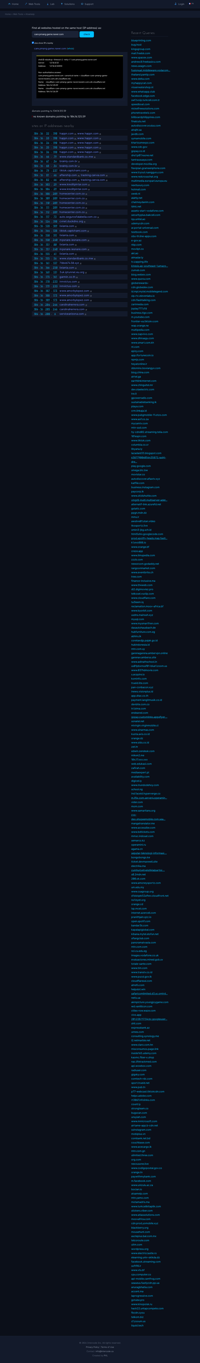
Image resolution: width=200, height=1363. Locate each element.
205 (47, 309)
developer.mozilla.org (144, 163)
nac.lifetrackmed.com (144, 1061)
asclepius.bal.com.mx (143, 1236)
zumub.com (138, 270)
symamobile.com (141, 138)
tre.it (134, 393)
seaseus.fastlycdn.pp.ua (145, 1282)
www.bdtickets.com (143, 831)
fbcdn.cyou (138, 1312)
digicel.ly (136, 780)
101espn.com (138, 436)
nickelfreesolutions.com (145, 108)
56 (55, 258)
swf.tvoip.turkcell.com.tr (145, 100)
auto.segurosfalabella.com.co (78, 216)
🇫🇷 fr (191, 4)
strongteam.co (139, 1108)
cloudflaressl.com (141, 980)
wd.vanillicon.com (141, 1006)
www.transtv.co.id (141, 972)
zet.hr (134, 746)
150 (47, 235)
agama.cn (137, 848)
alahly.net (136, 197)
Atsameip (30, 14)
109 (48, 198)
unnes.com (137, 1031)
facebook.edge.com (143, 95)
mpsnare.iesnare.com (73, 239)
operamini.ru (138, 844)
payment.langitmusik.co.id (146, 699)
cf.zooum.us (138, 1321)
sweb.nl (135, 193)
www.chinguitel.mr (142, 385)
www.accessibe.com (143, 827)
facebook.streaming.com (146, 1261)
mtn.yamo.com (140, 1197)
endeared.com (139, 712)
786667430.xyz (69, 262)
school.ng (137, 789)
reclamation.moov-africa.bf (147, 606)
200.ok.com (138, 878)
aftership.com (68, 175)
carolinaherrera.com (72, 304)
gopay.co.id (138, 151)
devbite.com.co (140, 704)
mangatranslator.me (143, 823)
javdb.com (137, 134)
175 (48, 276)
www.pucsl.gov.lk (141, 976)
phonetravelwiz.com (143, 112)
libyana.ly (136, 448)
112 (48, 212)
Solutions (69, 4)
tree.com (136, 576)
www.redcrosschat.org (144, 176)
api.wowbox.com (141, 1065)
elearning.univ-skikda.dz (145, 1257)
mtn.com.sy (138, 648)
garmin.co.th (67, 276)
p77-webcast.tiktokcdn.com (147, 1091)
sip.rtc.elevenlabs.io (143, 295)
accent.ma (137, 1291)
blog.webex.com (141, 274)
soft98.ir (136, 1265)
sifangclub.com (140, 938)
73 (55, 216)
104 (36, 133)
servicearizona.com (72, 313)
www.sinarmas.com (142, 729)
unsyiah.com (138, 1117)
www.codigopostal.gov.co (146, 1168)
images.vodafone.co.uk (145, 955)
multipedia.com (140, 329)
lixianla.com (67, 226)
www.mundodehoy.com (145, 785)
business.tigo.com (141, 312)
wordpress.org (139, 1248)
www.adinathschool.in (144, 661)
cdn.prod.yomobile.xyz (144, 1223)
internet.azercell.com (143, 912)
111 (47, 207)
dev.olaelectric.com (142, 389)
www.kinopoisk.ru (141, 1304)
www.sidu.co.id (140, 742)
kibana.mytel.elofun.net (145, 934)
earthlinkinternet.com (143, 380)
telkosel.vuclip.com (142, 593)
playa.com (137, 406)
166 (48, 267)
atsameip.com (139, 1193)
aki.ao (134, 253)
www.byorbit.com (141, 610)
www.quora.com (140, 278)
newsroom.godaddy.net (145, 563)
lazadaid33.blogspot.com (146, 453)
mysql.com (137, 619)
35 (47, 147)
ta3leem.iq (137, 602)
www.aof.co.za (140, 419)
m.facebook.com (141, 1180)
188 (47, 295)
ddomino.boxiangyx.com (145, 368)
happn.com (67, 133)
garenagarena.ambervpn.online (149, 653)
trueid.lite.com (139, 683)
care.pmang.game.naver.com (50, 48)
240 (55, 239)
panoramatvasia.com (143, 942)
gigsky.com (138, 1074)
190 (55, 133)
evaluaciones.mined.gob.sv (147, 959)
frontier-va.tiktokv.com (144, 321)
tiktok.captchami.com (73, 170)
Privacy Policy (92, 1347)
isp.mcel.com (139, 908)
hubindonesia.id (140, 644)
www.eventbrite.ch (142, 572)
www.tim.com (139, 968)
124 (47, 221)
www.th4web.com (141, 585)
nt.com (135, 346)
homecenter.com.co (72, 193)
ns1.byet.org (138, 899)
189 (55, 225)
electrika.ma (138, 866)
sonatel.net (137, 721)
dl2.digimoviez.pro (142, 589)
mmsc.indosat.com (142, 836)
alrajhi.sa (136, 129)
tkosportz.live (139, 525)
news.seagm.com (141, 65)
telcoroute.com (140, 1240)
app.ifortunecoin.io (142, 355)
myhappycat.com (141, 83)
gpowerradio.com (141, 397)
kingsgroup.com (140, 49)
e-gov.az (136, 240)
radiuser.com (138, 1070)
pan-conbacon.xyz (142, 687)
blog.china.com (140, 372)
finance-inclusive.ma (143, 580)
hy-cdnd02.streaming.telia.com (149, 432)
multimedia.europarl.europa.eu (149, 180)
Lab (52, 4)
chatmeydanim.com (142, 202)
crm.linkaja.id (139, 410)
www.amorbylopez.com (74, 290)
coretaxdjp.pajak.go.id (144, 640)
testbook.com (139, 232)
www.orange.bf (140, 546)
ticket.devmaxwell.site (144, 861)
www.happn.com (88, 133)
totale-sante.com (141, 963)
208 (47, 313)
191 (55, 235)
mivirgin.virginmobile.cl (144, 725)
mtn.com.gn (138, 1151)
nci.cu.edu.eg (139, 950)
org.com (136, 1159)
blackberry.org (139, 1227)
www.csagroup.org (142, 891)
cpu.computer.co (141, 1274)
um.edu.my (137, 887)
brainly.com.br (68, 161)
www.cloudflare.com (143, 597)
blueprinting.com (141, 40)
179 (48, 286)
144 (47, 230)
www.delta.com (140, 78)
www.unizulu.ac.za (142, 1185)
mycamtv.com (139, 423)
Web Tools (34, 4)
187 (48, 290)
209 (55, 193)
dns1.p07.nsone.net (142, 155)
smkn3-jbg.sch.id (141, 529)
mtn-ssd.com (139, 427)
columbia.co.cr (140, 444)
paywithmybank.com (143, 1176)
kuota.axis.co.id (140, 734)
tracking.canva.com (93, 175)
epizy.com (137, 351)
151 (48, 244)
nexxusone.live (140, 1163)
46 (47, 156)
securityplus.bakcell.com (145, 214)
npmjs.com (137, 359)
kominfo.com (139, 678)
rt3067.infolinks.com (143, 1099)
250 (55, 267)
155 (47, 253)
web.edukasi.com (141, 763)
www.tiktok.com (140, 440)
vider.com (137, 802)
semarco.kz (138, 840)
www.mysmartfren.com (145, 623)
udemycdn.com (140, 223)
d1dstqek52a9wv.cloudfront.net (150, 895)
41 (55, 253)
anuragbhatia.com (141, 1287)
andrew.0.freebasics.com (146, 61)
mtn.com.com (139, 946)
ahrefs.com (137, 985)
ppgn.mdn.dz (139, 512)
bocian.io (136, 1189)
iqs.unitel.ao (138, 219)
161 (47, 262)
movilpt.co (137, 248)
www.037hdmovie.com (144, 670)
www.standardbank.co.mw (76, 156)
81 (47, 175)
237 (55, 170)
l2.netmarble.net (140, 1040)
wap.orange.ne (140, 325)
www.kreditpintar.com (73, 184)
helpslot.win (138, 989)
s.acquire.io (138, 674)
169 (48, 272)
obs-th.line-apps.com (143, 236)
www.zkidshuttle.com (144, 495)
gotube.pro (137, 1299)
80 (55, 244)
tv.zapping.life (139, 261)
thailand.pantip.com (143, 74)
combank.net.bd (140, 1138)
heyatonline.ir (139, 363)
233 (55, 281)
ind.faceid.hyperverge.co (145, 793)
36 (47, 152)
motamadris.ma (140, 1202)
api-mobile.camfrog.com (145, 1278)
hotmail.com (138, 189)
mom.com (137, 806)
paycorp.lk (137, 491)
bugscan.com (139, 1112)
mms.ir (135, 517)
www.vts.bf (138, 1270)
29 (55, 184)
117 (47, 216)
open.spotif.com (140, 921)
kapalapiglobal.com (142, 929)
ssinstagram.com (141, 1129)
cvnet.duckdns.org (71, 221)
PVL (106, 1355)
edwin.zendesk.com (143, 751)
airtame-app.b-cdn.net (144, 1125)
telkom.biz (137, 1317)
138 (55, 230)
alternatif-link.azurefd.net (146, 504)
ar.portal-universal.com (145, 227)
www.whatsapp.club (143, 91)
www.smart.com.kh (142, 342)
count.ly (136, 1104)
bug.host (136, 44)
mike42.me (137, 755)
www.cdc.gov (139, 146)
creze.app (137, 551)
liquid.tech (137, 1325)
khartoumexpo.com (142, 142)
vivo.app (136, 1014)
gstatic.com (138, 508)
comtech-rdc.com (141, 1078)
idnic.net (136, 206)
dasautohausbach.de (143, 627)
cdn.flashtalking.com (143, 300)
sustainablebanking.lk (144, 402)
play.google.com (141, 465)
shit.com (136, 1023)
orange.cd (137, 904)
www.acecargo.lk (141, 1146)
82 (47, 179)
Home (14, 4)
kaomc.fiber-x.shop (142, 1057)
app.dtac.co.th (139, 695)
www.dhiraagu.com (142, 338)
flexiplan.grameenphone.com (148, 168)
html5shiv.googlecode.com (147, 534)
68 (47, 165)
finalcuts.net (138, 121)
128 (47, 225)
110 (48, 202)
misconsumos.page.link (145, 1048)
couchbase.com (140, 1142)
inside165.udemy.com (143, 1053)
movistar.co (138, 474)
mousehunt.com (140, 1231)
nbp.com (136, 244)
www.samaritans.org (143, 810)
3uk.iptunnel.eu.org (72, 272)
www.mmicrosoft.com (144, 1121)
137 (55, 262)
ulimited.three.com (142, 1155)
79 (55, 156)
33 (47, 138)
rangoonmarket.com (143, 568)
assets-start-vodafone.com (147, 210)
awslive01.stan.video (143, 521)
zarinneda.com (140, 304)
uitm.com (136, 1244)
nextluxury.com (140, 185)
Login (181, 4)
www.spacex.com (141, 57)
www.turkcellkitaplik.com (146, 1206)
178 (48, 281)
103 (47, 184)
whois (70, 48)
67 (47, 161)
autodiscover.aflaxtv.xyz (145, 478)
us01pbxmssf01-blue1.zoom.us (149, 665)
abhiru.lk (136, 636)
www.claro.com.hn (142, 1044)
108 (47, 193)
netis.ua (135, 997)
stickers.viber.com (142, 1210)
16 (41, 133)
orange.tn (136, 1172)
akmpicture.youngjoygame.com (149, 1002)
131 (55, 272)
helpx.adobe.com (141, 1095)
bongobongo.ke (140, 857)
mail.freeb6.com (140, 53)
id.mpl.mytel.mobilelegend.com (149, 291)
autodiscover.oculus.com (146, 125)
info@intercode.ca (104, 1351)
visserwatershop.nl (142, 87)
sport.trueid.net (140, 1082)
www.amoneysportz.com (146, 882)
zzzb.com (137, 559)
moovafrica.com (140, 1219)
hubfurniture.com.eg (143, 631)
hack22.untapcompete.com (147, 1308)
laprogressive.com (142, 1295)
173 (55, 290)
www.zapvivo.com (142, 334)
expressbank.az (140, 1027)
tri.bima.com (138, 708)
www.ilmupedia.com (143, 555)
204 (47, 304)
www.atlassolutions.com (145, 1214)
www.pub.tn (138, 1087)
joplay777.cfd (139, 308)
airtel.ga (136, 376)
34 (47, 142)
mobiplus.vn (138, 1133)
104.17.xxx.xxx (139, 759)
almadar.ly (137, 257)
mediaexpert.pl (140, 772)
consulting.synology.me (145, 1036)
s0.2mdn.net (138, 874)
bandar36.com (139, 925)
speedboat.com (140, 104)
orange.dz (137, 738)
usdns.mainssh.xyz (142, 614)
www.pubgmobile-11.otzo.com (149, 414)
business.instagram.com (145, 487)
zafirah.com (138, 768)
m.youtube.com (140, 316)
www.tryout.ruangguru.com (147, 172)
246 (55, 304)
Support (88, 4)
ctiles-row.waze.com (143, 1010)
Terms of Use (107, 1347)
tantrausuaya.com (141, 159)
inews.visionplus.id (142, 691)
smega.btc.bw (139, 470)
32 (47, 133)
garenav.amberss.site (143, 657)
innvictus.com (68, 281)
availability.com (140, 776)
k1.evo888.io (138, 542)
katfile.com (137, 483)
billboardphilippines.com (145, 117)
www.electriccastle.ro (144, 1253)
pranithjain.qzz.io (141, 917)
